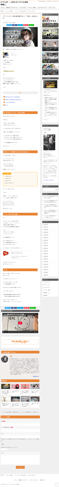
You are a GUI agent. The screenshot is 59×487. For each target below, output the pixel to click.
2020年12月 (46, 229)
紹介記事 (45, 295)
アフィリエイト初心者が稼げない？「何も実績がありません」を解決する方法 (51, 206)
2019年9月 (46, 269)
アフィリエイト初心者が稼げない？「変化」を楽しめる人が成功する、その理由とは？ (5, 392)
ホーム (2, 7)
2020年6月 (46, 245)
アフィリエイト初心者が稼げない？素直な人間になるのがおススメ (11, 412)
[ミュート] (34, 332)
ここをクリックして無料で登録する (20, 341)
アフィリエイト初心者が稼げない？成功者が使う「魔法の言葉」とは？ (25, 392)
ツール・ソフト (52, 7)
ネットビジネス (23, 7)
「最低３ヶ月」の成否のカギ (34, 404)
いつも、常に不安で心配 (9, 102)
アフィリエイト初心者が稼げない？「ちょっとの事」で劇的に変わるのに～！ (15, 405)
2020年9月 (46, 237)
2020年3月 (46, 253)
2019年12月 (46, 261)
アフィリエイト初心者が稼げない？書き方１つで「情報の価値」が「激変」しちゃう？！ (50, 72)
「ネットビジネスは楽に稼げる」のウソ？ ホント (15, 391)
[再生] (3, 332)
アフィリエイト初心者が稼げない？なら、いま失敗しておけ (34, 391)
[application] (20, 323)
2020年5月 (46, 248)
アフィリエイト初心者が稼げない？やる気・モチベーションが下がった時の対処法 (25, 405)
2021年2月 (46, 224)
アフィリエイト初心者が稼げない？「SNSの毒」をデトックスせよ (30, 412)
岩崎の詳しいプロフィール (11, 7)
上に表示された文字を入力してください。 (10, 447)
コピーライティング (42, 7)
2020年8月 (46, 240)
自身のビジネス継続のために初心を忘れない (13, 99)
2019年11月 (46, 264)
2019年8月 (46, 272)
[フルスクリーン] (36, 332)
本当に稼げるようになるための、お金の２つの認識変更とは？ (5, 404)
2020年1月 (46, 258)
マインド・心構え (32, 7)
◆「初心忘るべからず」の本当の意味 (12, 96)
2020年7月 (46, 242)
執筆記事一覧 (36, 376)
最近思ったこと (47, 292)
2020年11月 (46, 232)
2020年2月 (46, 256)
